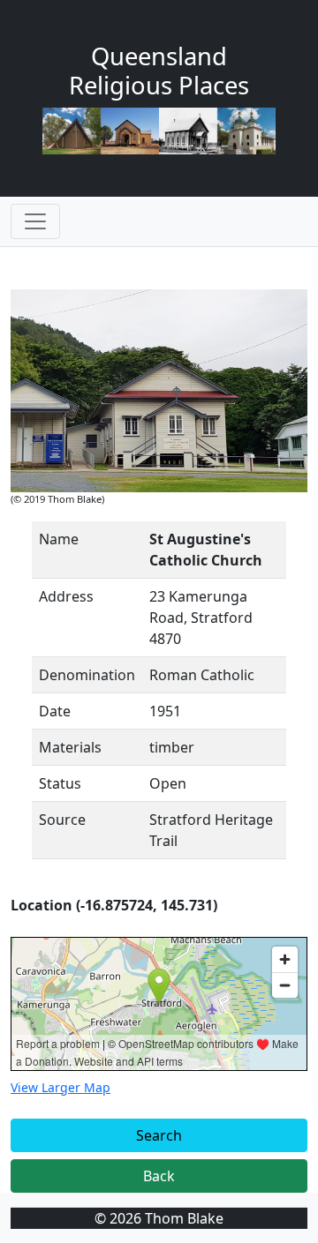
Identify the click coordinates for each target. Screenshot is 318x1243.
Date (55, 711)
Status (60, 783)
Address (66, 596)
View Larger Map (60, 1087)
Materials (70, 747)
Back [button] (159, 1176)
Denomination (87, 675)
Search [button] (159, 1135)
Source (62, 819)
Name (59, 539)
